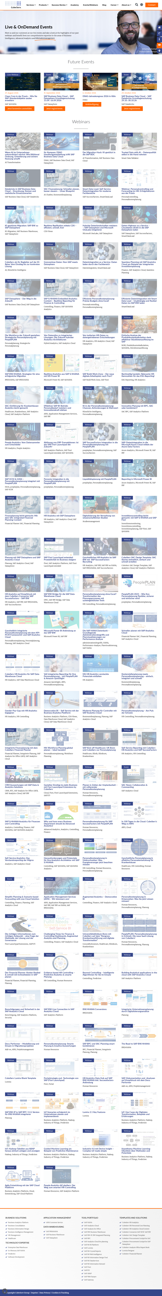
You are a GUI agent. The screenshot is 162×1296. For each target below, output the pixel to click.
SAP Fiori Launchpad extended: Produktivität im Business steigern (60, 559)
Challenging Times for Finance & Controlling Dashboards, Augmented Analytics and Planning (61, 936)
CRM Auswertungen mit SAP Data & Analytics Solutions (22, 786)
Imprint (34, 1293)
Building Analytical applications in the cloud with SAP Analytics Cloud (139, 974)
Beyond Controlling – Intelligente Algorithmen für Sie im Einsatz (98, 974)
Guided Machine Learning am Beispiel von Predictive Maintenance (61, 1150)
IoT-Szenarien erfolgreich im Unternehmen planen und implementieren (57, 1114)
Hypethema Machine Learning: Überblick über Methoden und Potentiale (136, 1151)
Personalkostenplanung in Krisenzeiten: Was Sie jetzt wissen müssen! (137, 899)
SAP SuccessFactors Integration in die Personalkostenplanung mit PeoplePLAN (100, 445)
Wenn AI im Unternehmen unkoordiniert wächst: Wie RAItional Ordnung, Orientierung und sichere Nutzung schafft (22, 155)
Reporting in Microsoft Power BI (137, 479)
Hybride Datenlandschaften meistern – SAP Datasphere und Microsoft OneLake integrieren (100, 228)
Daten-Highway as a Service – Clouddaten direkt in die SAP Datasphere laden (136, 228)
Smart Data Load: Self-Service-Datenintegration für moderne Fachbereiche (97, 191)
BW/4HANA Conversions (95, 1009)
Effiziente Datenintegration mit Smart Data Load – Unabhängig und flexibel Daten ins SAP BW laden (139, 301)
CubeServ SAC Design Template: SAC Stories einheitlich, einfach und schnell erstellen (139, 560)
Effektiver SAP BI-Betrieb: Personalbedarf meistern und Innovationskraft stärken (57, 408)
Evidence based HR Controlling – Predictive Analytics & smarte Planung (59, 975)
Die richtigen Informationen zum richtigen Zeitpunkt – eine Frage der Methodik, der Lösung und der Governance (22, 937)
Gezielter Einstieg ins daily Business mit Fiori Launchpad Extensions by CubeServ (60, 787)
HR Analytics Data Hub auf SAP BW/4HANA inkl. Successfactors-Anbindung (98, 1080)
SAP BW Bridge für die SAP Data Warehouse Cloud (59, 595)
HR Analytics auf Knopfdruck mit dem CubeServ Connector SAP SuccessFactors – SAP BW (20, 596)
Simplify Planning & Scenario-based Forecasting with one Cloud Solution (22, 898)
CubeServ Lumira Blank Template (20, 1078)
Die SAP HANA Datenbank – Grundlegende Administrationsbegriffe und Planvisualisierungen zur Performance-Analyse (96, 635)
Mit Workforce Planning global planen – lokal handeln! (58, 749)
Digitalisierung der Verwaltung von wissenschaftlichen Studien (99, 517)
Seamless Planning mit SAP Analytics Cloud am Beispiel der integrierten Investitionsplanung (139, 264)
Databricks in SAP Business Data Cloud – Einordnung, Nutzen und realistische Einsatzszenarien (20, 191)
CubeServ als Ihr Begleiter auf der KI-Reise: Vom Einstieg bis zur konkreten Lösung (22, 264)
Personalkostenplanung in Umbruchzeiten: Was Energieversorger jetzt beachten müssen (98, 861)
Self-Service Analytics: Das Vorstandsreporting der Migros (19, 859)
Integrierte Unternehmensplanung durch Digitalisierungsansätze (138, 1010)
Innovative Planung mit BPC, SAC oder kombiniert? (137, 407)
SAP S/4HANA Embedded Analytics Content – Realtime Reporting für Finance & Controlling (60, 301)
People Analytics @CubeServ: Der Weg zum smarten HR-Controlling (60, 1186)
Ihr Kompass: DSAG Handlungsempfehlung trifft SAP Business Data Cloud (59, 154)
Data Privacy (44, 1293)
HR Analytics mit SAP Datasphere (59, 516)
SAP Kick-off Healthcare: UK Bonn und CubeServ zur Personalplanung (99, 749)
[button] (5, 1291)
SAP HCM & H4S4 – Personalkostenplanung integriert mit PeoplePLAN (22, 481)
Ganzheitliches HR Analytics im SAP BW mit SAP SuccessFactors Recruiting (99, 560)
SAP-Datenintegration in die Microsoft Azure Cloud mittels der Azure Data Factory (137, 445)
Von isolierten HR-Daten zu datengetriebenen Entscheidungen (99, 336)
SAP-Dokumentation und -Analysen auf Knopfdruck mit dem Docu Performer (138, 1080)
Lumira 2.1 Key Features (94, 1112)
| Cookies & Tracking (59, 1293)
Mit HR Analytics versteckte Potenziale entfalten (96, 675)
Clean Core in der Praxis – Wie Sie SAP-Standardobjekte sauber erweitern (21, 98)
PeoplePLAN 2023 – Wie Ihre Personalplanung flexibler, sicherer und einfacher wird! (138, 596)
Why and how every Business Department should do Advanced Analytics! (59, 824)
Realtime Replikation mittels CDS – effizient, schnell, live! (60, 227)
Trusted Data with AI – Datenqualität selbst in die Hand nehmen (139, 153)
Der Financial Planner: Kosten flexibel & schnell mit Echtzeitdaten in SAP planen (22, 975)
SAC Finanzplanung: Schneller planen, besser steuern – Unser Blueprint (61, 190)
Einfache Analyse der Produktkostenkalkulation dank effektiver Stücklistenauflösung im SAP (138, 338)
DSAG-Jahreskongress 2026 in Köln (99, 96)
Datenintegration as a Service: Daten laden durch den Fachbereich (100, 263)
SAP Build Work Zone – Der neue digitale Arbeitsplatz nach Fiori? (98, 375)
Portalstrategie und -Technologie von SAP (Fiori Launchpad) (61, 1079)
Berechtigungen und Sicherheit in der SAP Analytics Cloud (22, 1010)
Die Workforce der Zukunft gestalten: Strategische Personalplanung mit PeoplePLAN (22, 337)
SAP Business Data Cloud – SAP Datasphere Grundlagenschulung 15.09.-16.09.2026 (59, 98)
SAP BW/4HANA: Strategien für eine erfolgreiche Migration (22, 375)
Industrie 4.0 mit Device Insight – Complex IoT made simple (98, 1150)
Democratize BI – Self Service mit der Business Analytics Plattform (61, 712)
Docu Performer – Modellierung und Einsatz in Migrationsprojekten (22, 1045)
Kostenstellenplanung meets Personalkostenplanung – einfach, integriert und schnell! (137, 676)
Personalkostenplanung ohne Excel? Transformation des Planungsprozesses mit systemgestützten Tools (99, 597)
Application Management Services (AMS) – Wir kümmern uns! (60, 898)
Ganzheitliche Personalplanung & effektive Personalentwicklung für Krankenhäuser (137, 860)
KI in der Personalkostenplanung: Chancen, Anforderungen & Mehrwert (100, 407)
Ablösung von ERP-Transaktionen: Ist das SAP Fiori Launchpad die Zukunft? (61, 445)
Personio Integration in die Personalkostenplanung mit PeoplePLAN (57, 481)
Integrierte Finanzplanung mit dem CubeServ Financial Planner (21, 749)
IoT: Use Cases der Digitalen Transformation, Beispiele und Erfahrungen (136, 1114)
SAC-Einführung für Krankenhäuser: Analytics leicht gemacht (22, 407)
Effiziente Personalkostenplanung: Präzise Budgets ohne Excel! (99, 300)
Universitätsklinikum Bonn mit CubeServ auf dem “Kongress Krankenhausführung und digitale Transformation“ (98, 937)
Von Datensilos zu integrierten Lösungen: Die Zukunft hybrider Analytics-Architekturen (59, 337)
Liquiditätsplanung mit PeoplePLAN (99, 479)
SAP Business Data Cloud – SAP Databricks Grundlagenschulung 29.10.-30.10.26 (137, 98)
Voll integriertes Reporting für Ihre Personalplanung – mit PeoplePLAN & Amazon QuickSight (61, 676)
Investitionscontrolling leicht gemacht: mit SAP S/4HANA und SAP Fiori (139, 518)
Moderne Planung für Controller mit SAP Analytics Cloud (100, 712)
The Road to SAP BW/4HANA (136, 1044)
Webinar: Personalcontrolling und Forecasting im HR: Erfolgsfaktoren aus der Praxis (138, 191)
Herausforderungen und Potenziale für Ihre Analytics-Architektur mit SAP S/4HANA (61, 860)
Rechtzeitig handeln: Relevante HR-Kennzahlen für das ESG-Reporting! (138, 375)
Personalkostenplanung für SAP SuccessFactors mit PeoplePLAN (98, 823)
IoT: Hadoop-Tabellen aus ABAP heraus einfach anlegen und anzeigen (22, 1150)
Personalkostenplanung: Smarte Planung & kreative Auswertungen (60, 1045)
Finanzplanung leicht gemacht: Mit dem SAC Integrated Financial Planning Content (21, 518)
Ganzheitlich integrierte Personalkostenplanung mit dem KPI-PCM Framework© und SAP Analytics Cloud (22, 634)
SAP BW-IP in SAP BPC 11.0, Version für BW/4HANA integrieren (22, 1113)
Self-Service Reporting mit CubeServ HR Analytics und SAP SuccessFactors (139, 749)
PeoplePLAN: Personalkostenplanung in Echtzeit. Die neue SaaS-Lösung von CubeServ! (139, 936)
